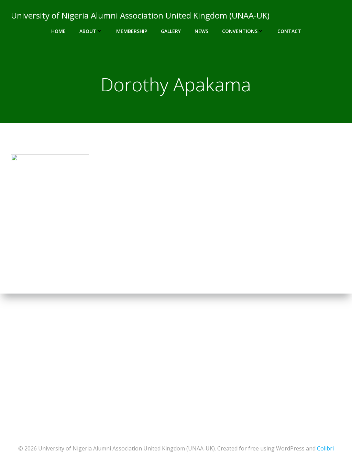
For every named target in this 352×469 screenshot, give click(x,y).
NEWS (201, 31)
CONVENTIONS (239, 31)
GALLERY (171, 31)
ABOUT (87, 31)
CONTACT (289, 31)
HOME (58, 31)
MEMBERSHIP (131, 31)
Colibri (325, 448)
